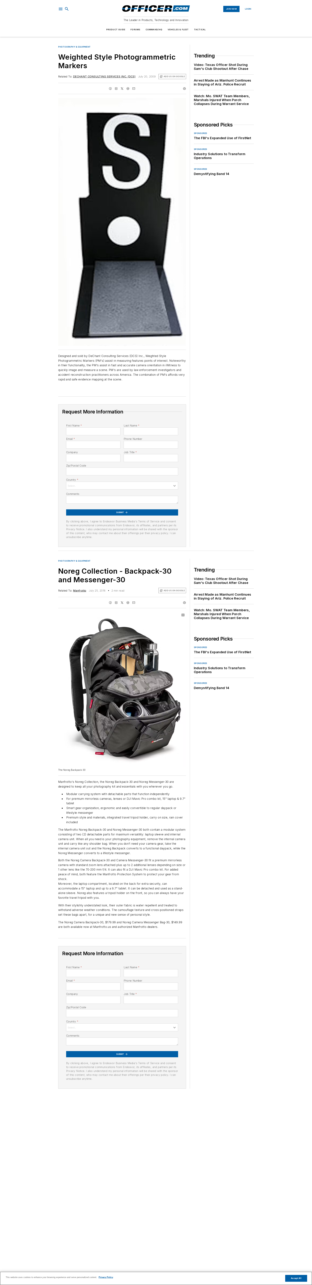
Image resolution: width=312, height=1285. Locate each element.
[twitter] (122, 88)
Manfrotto (79, 590)
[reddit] (128, 88)
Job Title (130, 452)
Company (72, 452)
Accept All (296, 1278)
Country (72, 479)
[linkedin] (116, 88)
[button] (60, 9)
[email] (133, 88)
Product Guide (115, 29)
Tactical (200, 29)
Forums (135, 29)
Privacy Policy (106, 1277)
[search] (66, 9)
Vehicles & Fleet (178, 29)
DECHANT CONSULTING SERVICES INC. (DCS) (104, 76)
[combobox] (122, 485)
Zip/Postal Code (76, 465)
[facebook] (110, 88)
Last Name (131, 425)
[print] (184, 88)
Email (70, 438)
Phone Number (133, 438)
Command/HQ (154, 29)
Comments (72, 494)
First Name (74, 425)
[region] (156, 1278)
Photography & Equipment (74, 47)
